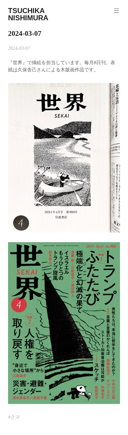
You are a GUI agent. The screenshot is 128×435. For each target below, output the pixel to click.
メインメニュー (116, 10)
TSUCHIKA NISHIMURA (28, 14)
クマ (15, 416)
